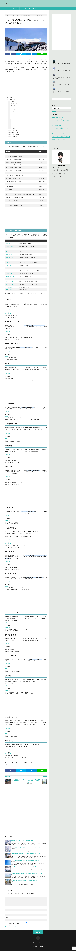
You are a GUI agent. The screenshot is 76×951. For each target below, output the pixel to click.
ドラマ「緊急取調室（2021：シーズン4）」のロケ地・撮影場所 (25, 860)
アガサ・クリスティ (56, 120)
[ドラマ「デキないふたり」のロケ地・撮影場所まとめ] (8, 781)
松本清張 (54, 139)
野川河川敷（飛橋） (14, 128)
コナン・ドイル (65, 120)
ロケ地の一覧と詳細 (11, 99)
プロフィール (27, 8)
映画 (17, 8)
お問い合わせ (34, 8)
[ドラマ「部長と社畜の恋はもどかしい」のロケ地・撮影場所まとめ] (44, 781)
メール (7, 912)
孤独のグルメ (61, 131)
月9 (53, 136)
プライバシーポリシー (40, 942)
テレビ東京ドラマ (56, 125)
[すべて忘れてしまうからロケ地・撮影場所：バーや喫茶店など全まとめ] (8, 869)
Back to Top (38, 932)
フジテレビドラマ (56, 128)
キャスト (9, 97)
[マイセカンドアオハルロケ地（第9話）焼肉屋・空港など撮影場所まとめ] (8, 875)
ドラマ (13, 8)
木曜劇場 (67, 136)
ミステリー (65, 128)
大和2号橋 (12, 101)
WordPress (45, 947)
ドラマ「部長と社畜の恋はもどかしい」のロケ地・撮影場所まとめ (34, 781)
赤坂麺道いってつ (13, 132)
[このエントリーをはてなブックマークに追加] (31, 54)
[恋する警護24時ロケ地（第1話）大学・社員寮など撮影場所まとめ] (8, 882)
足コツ (8, 3)
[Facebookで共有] (10, 54)
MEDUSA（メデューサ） (14, 103)
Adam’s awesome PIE (14, 126)
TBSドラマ (62, 117)
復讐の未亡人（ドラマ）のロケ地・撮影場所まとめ (22, 840)
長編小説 (61, 141)
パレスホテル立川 (13, 130)
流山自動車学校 (13, 109)
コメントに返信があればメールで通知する (13, 923)
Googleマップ (8, 313)
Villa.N (11, 107)
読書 (21, 8)
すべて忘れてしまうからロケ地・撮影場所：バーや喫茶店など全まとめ (26, 866)
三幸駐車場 (12, 113)
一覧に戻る (7, 309)
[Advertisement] (26, 81)
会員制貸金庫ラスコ (13, 111)
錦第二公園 (12, 115)
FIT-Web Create (35, 947)
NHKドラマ (55, 117)
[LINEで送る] (42, 54)
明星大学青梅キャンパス (14, 105)
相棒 (59, 139)
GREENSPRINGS (13, 122)
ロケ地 (54, 131)
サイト (6, 917)
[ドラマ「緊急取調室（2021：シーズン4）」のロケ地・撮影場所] (8, 862)
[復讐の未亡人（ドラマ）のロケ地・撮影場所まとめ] (8, 842)
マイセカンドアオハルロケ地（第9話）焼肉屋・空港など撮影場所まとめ (26, 873)
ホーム (8, 8)
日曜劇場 (54, 133)
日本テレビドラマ (63, 133)
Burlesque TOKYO (13, 124)
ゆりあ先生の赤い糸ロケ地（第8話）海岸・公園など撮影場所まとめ (25, 853)
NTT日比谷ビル (13, 136)
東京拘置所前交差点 (14, 134)
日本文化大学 (12, 117)
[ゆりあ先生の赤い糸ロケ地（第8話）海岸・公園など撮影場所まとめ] (8, 855)
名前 (6, 907)
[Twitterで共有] (21, 54)
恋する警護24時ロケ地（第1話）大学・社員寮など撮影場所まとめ (25, 880)
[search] (70, 99)
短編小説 (65, 139)
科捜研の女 (54, 141)
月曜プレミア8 (60, 136)
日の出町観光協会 (13, 119)
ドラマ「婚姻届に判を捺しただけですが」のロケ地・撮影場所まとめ (26, 847)
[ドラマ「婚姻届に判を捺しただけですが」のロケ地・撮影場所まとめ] (8, 849)
